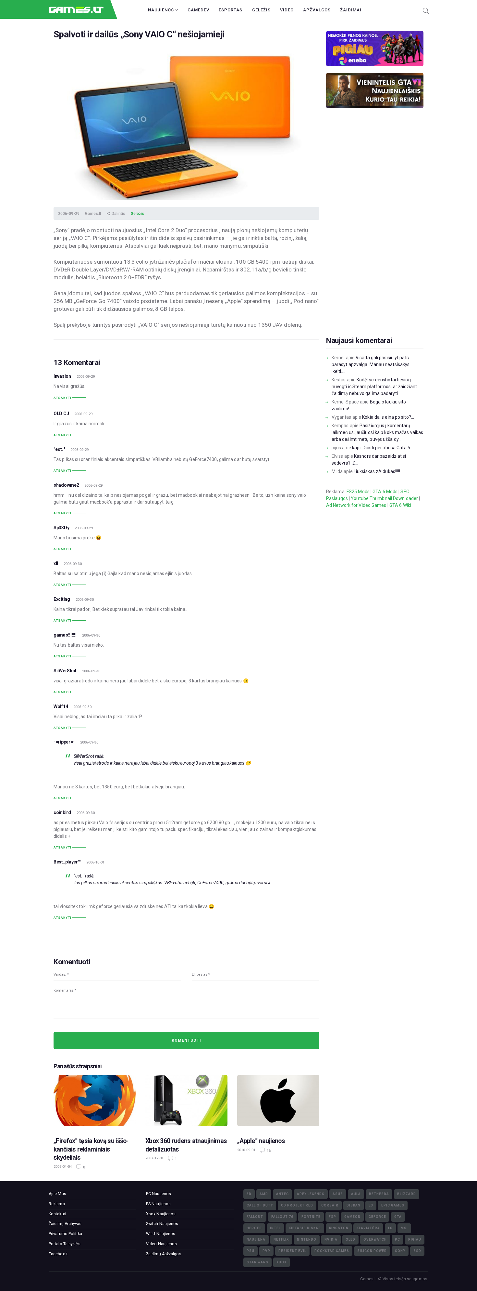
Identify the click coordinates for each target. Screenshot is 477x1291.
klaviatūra (368, 1228)
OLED (350, 1239)
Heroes (254, 1228)
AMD (264, 1194)
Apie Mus (57, 1194)
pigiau (414, 1239)
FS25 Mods (358, 491)
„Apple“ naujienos (261, 1141)
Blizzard (406, 1194)
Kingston (339, 1228)
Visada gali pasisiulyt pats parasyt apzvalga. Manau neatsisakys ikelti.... (371, 364)
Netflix (281, 1239)
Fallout (255, 1217)
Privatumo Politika (65, 1234)
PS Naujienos (158, 1204)
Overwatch (375, 1239)
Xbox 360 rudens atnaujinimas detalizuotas (186, 1145)
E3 (371, 1205)
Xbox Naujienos (161, 1214)
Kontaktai (57, 1214)
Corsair (329, 1205)
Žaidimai (350, 9)
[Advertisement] (374, 232)
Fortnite (311, 1217)
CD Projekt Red (297, 1205)
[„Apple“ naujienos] (278, 1102)
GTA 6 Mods (385, 491)
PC (397, 1239)
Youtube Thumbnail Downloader (384, 498)
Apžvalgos (317, 9)
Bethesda (379, 1194)
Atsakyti (62, 398)
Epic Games (392, 1205)
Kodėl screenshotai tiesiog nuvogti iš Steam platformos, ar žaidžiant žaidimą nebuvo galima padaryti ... (374, 386)
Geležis (261, 9)
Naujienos (161, 9)
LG (390, 1228)
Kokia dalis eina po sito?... (388, 417)
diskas (354, 1205)
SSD (417, 1251)
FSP (332, 1217)
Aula (356, 1194)
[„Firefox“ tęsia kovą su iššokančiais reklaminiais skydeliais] (95, 1102)
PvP (266, 1251)
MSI (404, 1228)
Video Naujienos (161, 1244)
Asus (338, 1194)
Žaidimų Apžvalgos (163, 1254)
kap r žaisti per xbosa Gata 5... (382, 447)
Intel (275, 1228)
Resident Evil (292, 1251)
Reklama (57, 1204)
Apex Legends (310, 1194)
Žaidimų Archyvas (65, 1223)
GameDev (198, 9)
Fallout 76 (282, 1217)
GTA (398, 1217)
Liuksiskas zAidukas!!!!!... (378, 471)
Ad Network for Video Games (356, 505)
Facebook (58, 1254)
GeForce (377, 1217)
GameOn (352, 1217)
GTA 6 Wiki (400, 505)
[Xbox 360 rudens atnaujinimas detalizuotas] (186, 1102)
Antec (282, 1194)
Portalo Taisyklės (64, 1244)
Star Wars (257, 1262)
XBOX (281, 1262)
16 (268, 1151)
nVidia (330, 1239)
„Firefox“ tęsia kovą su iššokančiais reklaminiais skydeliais (91, 1149)
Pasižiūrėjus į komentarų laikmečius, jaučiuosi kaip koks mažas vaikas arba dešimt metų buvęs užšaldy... (377, 432)
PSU (250, 1251)
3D (249, 1194)
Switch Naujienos (162, 1223)
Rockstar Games (331, 1251)
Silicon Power (372, 1251)
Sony (400, 1251)
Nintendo (306, 1239)
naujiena (256, 1239)
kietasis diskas (305, 1228)
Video (287, 9)
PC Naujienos (158, 1194)
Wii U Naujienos (161, 1234)
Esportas (230, 9)
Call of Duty (260, 1205)
